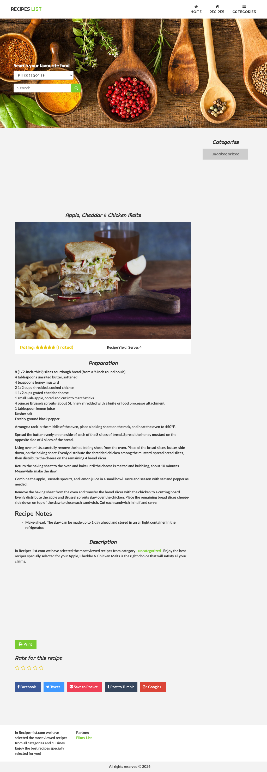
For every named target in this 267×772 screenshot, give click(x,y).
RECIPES (26, 9)
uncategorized (150, 551)
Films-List (84, 738)
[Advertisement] (103, 169)
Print (27, 644)
